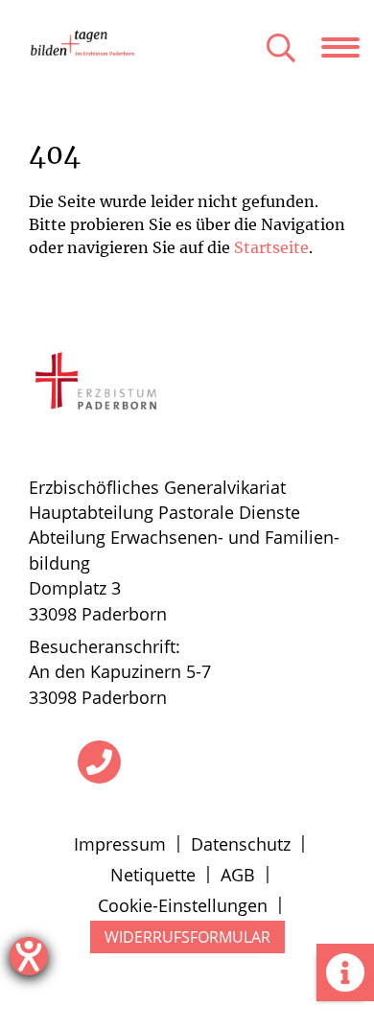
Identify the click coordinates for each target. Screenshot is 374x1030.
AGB (238, 874)
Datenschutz (241, 843)
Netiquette (153, 874)
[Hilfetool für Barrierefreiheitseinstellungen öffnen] (29, 956)
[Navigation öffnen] (347, 47)
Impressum (120, 843)
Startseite (271, 247)
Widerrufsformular (187, 937)
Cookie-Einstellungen (183, 905)
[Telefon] (99, 762)
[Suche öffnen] (281, 49)
